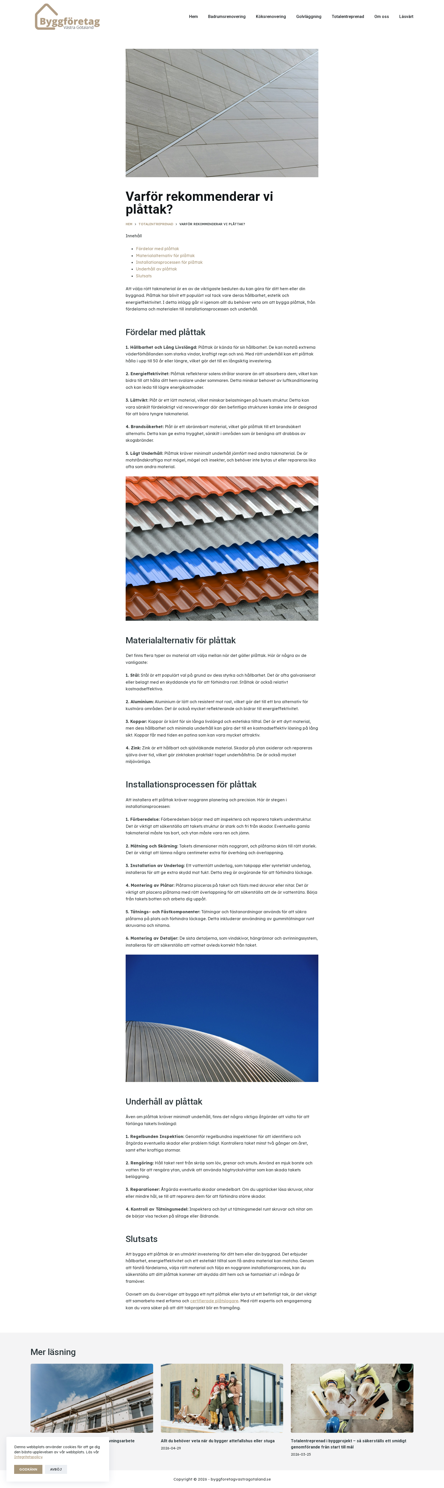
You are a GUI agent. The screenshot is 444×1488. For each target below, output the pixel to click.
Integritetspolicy (28, 1457)
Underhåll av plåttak (156, 268)
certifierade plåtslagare (214, 1300)
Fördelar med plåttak (157, 248)
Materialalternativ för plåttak (165, 255)
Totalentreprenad (348, 16)
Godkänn (28, 1469)
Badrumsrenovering (227, 16)
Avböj (56, 1469)
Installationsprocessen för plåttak (169, 262)
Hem (193, 16)
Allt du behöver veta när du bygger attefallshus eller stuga (218, 1440)
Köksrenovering (271, 16)
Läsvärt (406, 16)
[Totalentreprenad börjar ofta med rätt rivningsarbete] (92, 1398)
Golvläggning (308, 16)
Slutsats (144, 275)
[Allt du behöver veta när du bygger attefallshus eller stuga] (222, 1398)
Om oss (381, 16)
